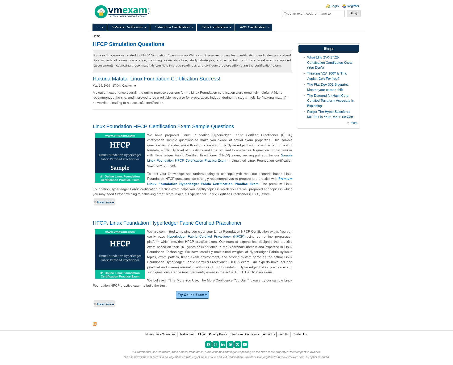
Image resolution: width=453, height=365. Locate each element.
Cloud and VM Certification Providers (232, 357)
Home (97, 36)
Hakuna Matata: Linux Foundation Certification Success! (156, 79)
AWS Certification (253, 27)
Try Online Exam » (192, 295)
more (354, 123)
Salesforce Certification (172, 27)
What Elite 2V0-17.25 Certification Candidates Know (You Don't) (329, 62)
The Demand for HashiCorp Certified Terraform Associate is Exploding (330, 101)
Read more (105, 202)
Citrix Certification (215, 27)
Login (335, 6)
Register (353, 6)
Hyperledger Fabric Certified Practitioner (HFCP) (205, 236)
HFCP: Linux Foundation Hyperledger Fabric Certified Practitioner (167, 223)
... (99, 27)
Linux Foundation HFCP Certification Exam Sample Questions (163, 126)
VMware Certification (127, 27)
